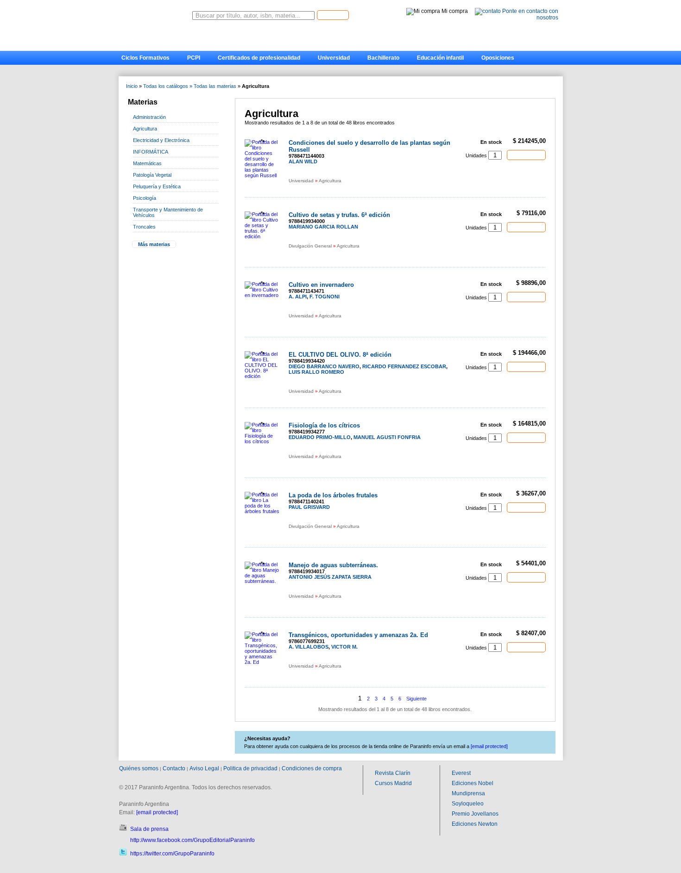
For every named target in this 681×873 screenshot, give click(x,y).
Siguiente (416, 698)
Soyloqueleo (468, 803)
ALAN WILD (303, 161)
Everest (461, 773)
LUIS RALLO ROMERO (316, 372)
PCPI (193, 58)
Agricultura (145, 128)
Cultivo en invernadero (321, 284)
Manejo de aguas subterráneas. (333, 565)
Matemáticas (147, 163)
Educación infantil (440, 58)
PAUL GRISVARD (309, 507)
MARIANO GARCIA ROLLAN (323, 226)
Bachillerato (383, 58)
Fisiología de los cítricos (324, 425)
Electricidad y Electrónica (161, 140)
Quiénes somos (138, 768)
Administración (149, 117)
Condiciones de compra (312, 768)
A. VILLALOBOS (308, 647)
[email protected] (157, 812)
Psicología (144, 198)
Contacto (174, 768)
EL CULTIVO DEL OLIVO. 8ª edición (340, 354)
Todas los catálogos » (167, 86)
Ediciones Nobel (472, 783)
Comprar (526, 154)
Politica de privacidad (250, 768)
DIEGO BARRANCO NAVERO (324, 366)
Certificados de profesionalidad (259, 58)
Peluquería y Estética (157, 186)
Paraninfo (155, 13)
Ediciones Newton (475, 824)
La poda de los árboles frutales (333, 495)
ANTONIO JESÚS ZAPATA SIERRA (330, 577)
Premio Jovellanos (475, 814)
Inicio (132, 86)
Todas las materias (215, 86)
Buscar (333, 14)
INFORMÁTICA (150, 152)
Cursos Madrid (393, 783)
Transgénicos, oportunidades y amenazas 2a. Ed (358, 635)
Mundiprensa (468, 793)
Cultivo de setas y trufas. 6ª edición (339, 214)
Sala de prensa (149, 829)
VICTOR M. (344, 647)
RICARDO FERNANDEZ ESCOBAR (404, 366)
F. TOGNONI (324, 296)
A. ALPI (298, 296)
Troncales (144, 226)
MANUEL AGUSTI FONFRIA (387, 437)
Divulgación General (310, 245)
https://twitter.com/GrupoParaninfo (172, 853)
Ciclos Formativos (145, 58)
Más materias (154, 244)
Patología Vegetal (152, 175)
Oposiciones (497, 58)
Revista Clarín (392, 773)
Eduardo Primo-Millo (320, 437)
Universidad (334, 58)
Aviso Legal (204, 768)
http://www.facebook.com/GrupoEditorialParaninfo (192, 840)
